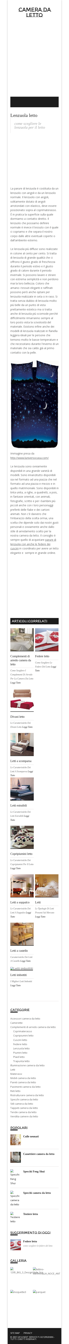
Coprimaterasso (22, 1031)
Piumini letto (20, 1052)
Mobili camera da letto (23, 1078)
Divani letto (17, 716)
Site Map (15, 1332)
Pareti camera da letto (23, 1082)
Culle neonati (31, 1136)
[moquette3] (18, 1292)
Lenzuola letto (21, 1048)
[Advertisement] (34, 60)
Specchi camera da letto (24, 1099)
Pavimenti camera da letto (25, 1086)
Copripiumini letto (21, 853)
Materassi (16, 1074)
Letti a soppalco (20, 902)
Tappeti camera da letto (24, 1108)
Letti (38, 902)
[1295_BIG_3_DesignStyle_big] (26, 1272)
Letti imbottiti (18, 975)
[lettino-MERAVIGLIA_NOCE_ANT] (46, 1273)
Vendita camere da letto (24, 1116)
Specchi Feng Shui (34, 1171)
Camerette (16, 1023)
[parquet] (39, 1292)
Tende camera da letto (23, 1112)
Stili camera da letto (21, 1103)
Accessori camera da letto (25, 1018)
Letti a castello (19, 950)
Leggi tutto (15, 682)
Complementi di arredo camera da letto (20, 660)
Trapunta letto (21, 1061)
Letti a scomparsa (20, 761)
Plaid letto (19, 1057)
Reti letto (15, 1091)
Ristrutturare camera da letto (27, 1095)
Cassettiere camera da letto (38, 1154)
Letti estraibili (18, 805)
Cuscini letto (20, 1040)
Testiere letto (30, 1214)
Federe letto (42, 656)
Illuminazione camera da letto (27, 1065)
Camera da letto (34, 12)
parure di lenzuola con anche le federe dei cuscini (33, 544)
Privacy (28, 1332)
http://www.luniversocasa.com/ (29, 458)
